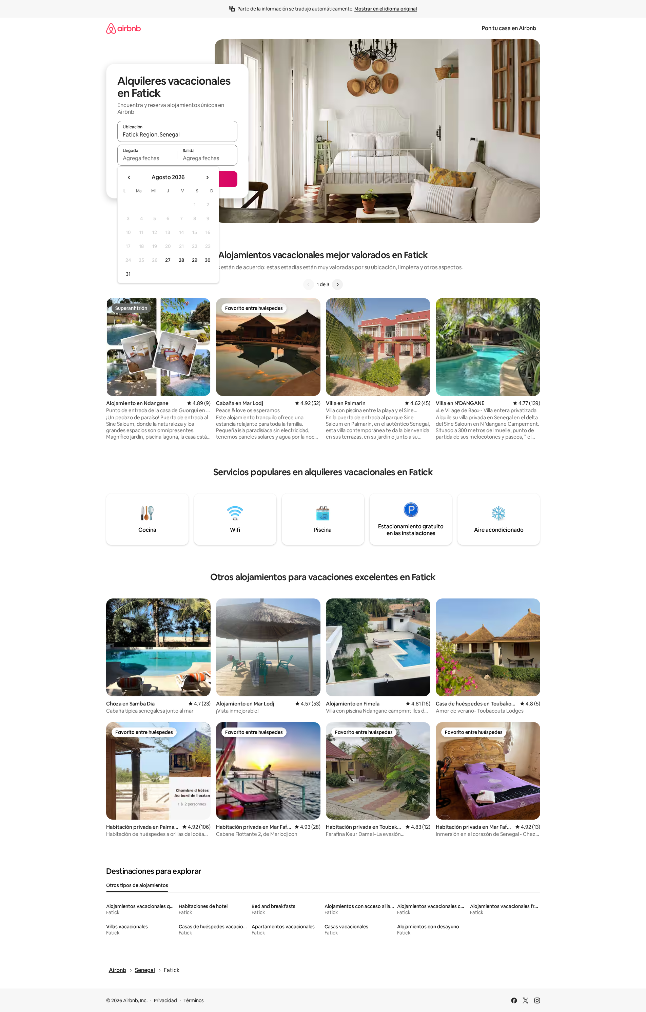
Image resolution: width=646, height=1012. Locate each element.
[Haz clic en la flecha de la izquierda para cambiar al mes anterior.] (129, 177)
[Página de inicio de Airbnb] (123, 28)
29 (194, 260)
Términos (193, 1000)
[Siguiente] (337, 284)
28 (181, 260)
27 (168, 260)
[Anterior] (308, 284)
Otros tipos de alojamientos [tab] (137, 885)
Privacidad (165, 1000)
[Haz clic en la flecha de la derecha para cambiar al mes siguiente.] (207, 177)
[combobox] (177, 134)
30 (208, 260)
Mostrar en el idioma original (385, 9)
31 (128, 274)
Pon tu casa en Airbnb (509, 28)
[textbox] (147, 158)
